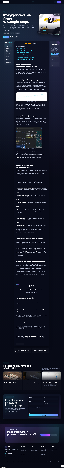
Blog (50, 1)
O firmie (52, 450)
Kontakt (59, 1)
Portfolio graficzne (43, 451)
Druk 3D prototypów (23, 449)
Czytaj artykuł (6, 36)
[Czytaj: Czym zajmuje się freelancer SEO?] (51, 381)
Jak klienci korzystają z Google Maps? (8, 51)
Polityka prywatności (48, 461)
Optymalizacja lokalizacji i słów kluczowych (8, 56)
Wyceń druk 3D (53, 434)
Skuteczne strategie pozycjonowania (8, 53)
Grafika (43, 1)
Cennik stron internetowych (34, 449)
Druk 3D (35, 1)
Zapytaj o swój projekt (13, 36)
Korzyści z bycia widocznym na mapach (8, 48)
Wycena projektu (43, 454)
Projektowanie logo (43, 449)
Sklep (56, 1)
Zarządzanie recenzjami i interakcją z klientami (8, 59)
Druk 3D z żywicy (23, 451)
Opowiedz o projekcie (45, 434)
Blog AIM (58, 461)
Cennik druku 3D (23, 454)
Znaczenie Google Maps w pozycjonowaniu (8, 45)
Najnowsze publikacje (54, 449)
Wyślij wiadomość (43, 415)
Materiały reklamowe (43, 450)
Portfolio (47, 1)
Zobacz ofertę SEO (54, 53)
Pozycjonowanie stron (34, 450)
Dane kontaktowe (54, 461)
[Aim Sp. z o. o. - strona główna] (6, 2)
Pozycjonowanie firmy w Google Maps (8, 62)
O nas (52, 1)
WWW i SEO (39, 1)
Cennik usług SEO (33, 451)
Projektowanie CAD (23, 450)
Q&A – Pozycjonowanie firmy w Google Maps (25, 59)
